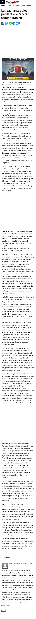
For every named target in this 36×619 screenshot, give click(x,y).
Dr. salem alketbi (25, 5)
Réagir (3, 611)
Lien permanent (29, 603)
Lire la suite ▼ (6, 605)
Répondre (22, 603)
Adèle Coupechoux (14, 563)
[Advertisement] (18, 41)
